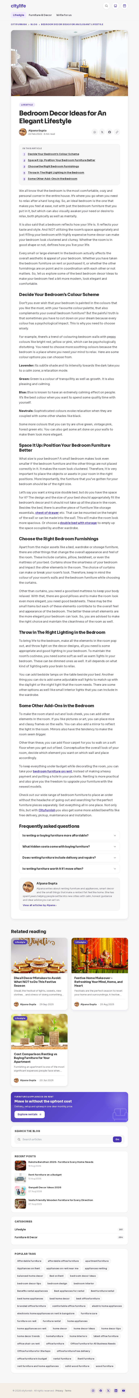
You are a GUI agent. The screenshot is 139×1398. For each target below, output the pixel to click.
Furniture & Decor (40, 15)
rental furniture (62, 1358)
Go (117, 1139)
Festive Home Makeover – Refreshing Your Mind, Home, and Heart (98, 982)
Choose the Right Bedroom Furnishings (53, 166)
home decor (60, 1328)
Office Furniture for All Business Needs (92, 1343)
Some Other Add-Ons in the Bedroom (52, 178)
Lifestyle (18, 15)
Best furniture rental (102, 1291)
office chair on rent (28, 1343)
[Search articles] (106, 5)
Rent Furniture (86, 1358)
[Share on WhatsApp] (95, 132)
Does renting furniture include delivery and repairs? (59, 857)
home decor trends (28, 1336)
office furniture (55, 1343)
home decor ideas (84, 1328)
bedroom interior (84, 1283)
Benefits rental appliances (32, 1291)
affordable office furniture (63, 1261)
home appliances (77, 1321)
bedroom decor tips (29, 1283)
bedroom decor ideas (83, 1276)
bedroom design (57, 1283)
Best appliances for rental (69, 1291)
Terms (68, 1390)
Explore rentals (27, 1114)
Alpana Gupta (37, 130)
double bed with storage (78, 523)
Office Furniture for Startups (33, 1351)
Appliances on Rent (28, 1268)
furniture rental (52, 1321)
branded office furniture (31, 1306)
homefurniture (54, 1336)
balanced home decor (30, 1276)
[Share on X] (102, 132)
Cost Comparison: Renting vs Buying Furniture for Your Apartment (35, 1058)
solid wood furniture (77, 1366)
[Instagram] (93, 1391)
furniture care (89, 1313)
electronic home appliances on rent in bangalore (45, 1313)
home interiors (78, 1336)
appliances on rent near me (62, 1268)
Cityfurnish (19, 24)
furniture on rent (26, 1321)
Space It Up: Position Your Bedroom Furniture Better (61, 160)
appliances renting (96, 1268)
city (18, 6)
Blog (34, 24)
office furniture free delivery (73, 1351)
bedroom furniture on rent (52, 771)
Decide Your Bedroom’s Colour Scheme (53, 154)
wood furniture (104, 1366)
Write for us (63, 15)
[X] (108, 1391)
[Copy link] (117, 132)
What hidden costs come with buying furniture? (56, 846)
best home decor (60, 1298)
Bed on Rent (57, 1276)
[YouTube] (123, 1391)
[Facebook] (101, 1391)
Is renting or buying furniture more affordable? (55, 835)
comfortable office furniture (68, 1306)
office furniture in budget (32, 1358)
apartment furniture (96, 1261)
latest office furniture (106, 1336)
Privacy (59, 1390)
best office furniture (88, 1298)
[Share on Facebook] (109, 132)
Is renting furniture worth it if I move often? (52, 868)
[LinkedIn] (116, 1391)
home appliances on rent (31, 1328)
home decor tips (111, 1328)
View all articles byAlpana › (39, 905)
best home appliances (30, 1298)
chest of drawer (47, 513)
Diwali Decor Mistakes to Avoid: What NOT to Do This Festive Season (37, 982)
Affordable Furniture (29, 1261)
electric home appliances (107, 1306)
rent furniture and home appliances (38, 1366)
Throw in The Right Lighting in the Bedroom (56, 172)
